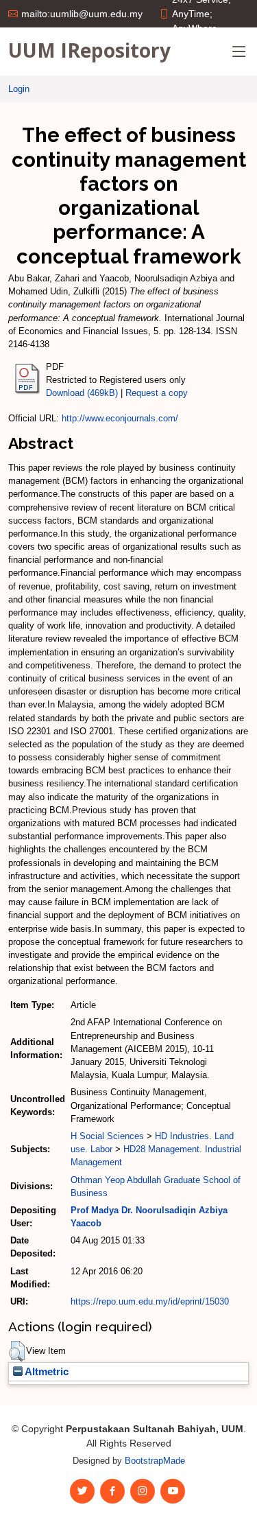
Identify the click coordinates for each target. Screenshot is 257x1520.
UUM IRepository (89, 50)
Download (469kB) (82, 393)
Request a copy (156, 393)
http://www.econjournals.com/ (120, 418)
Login (18, 89)
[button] (17, 1351)
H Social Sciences (107, 1136)
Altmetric (46, 1371)
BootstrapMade (155, 1460)
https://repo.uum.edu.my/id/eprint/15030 (150, 1301)
